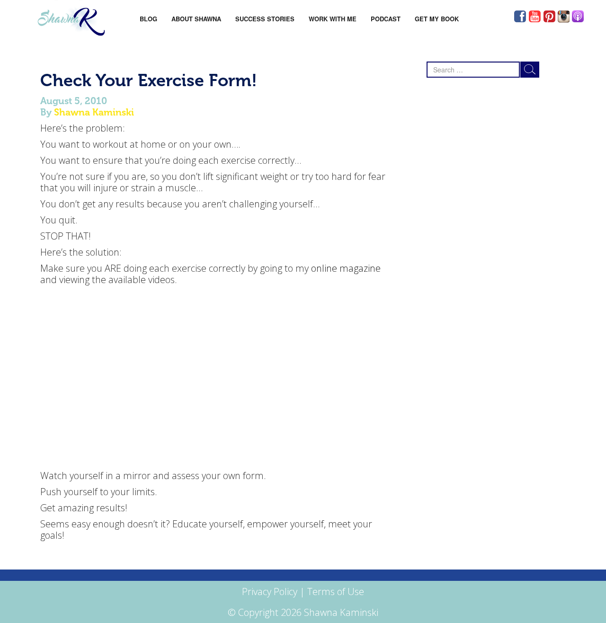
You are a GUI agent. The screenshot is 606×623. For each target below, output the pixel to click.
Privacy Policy (269, 591)
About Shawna (196, 18)
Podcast (386, 18)
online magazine (346, 268)
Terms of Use (335, 591)
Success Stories (264, 18)
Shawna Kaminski (94, 112)
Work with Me (332, 18)
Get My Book (437, 18)
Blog (148, 18)
